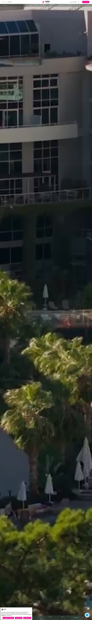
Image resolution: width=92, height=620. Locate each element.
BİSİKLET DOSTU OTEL (85, 5)
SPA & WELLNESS (69, 5)
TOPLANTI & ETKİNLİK (52, 5)
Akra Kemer (5, 5)
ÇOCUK (62, 616)
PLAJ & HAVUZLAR (43, 5)
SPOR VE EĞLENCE (77, 5)
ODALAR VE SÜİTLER (28, 5)
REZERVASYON (76, 617)
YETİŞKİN (49, 616)
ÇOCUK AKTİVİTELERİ (61, 5)
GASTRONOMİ (36, 5)
